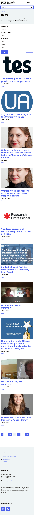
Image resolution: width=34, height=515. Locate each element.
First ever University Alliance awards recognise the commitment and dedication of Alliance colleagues (16, 345)
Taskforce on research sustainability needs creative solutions (16, 231)
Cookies (5, 461)
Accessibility (6, 459)
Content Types (6, 32)
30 (27, 435)
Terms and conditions (9, 456)
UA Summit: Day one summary (11, 383)
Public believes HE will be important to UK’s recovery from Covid (15, 270)
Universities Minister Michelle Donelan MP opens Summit (16, 418)
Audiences (4, 38)
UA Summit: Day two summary (11, 306)
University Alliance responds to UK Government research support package (16, 193)
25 (19, 435)
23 (10, 435)
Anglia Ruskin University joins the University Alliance (16, 115)
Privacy (5, 458)
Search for (4, 27)
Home (3, 11)
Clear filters (29, 52)
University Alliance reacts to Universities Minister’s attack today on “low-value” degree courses (16, 154)
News (2, 86)
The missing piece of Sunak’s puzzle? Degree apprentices (16, 80)
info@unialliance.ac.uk (11, 481)
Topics (3, 44)
